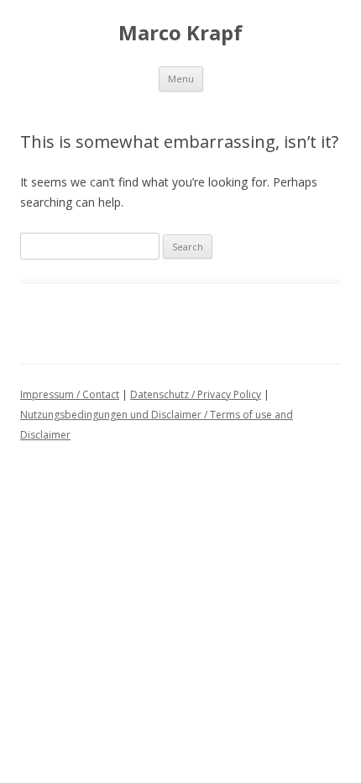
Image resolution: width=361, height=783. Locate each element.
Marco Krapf (180, 33)
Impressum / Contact (69, 394)
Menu (181, 78)
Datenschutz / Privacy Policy (195, 394)
